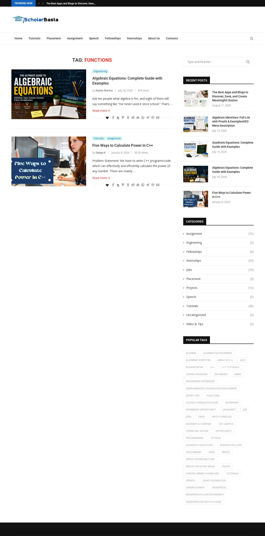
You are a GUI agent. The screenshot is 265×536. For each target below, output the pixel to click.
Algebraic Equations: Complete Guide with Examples (232, 169)
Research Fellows (231, 444)
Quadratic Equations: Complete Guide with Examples (232, 144)
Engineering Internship (200, 381)
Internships (134, 38)
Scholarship (193, 452)
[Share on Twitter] (118, 118)
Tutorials (34, 38)
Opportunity (224, 430)
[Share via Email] (157, 118)
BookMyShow (194, 367)
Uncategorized (220, 315)
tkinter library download (202, 473)
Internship (231, 402)
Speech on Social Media (200, 466)
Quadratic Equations (199, 444)
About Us (154, 38)
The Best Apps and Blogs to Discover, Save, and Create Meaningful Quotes (230, 96)
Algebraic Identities (198, 360)
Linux (201, 416)
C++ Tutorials (230, 367)
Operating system (197, 430)
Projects (220, 288)
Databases (221, 374)
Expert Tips (192, 395)
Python (215, 437)
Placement (54, 38)
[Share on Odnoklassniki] (127, 118)
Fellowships (113, 38)
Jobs (220, 270)
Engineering (220, 242)
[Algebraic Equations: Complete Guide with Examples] (48, 94)
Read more (99, 111)
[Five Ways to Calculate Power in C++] (48, 161)
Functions (213, 395)
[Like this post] (107, 118)
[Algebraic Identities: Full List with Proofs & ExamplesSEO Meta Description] (195, 124)
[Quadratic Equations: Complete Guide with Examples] (195, 149)
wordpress (219, 487)
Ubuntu (190, 480)
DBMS (238, 374)
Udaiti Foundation (214, 480)
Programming (195, 437)
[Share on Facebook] (113, 118)
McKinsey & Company (199, 423)
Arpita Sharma (104, 90)
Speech (94, 38)
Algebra (191, 353)
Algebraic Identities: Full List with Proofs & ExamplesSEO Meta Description (231, 121)
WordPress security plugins (203, 501)
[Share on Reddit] (132, 118)
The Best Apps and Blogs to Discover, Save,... (71, 3)
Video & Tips (220, 324)
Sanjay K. (101, 152)
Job (245, 409)
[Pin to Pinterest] (123, 118)
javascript (229, 409)
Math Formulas (221, 416)
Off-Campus (226, 423)
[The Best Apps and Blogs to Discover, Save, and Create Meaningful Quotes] (195, 98)
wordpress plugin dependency (205, 494)
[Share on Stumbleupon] (137, 118)
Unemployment (195, 487)
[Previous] (39, 3)
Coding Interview (196, 374)
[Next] (43, 3)
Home (18, 38)
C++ (212, 367)
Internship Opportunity (201, 409)
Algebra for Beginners (217, 353)
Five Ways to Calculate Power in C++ (122, 145)
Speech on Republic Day (200, 459)
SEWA (211, 452)
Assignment (75, 38)
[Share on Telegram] (147, 118)
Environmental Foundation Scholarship (211, 388)
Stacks (226, 466)
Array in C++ (225, 360)
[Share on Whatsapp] (142, 118)
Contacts (172, 38)
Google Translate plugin (202, 402)
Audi (243, 360)
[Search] (251, 39)
